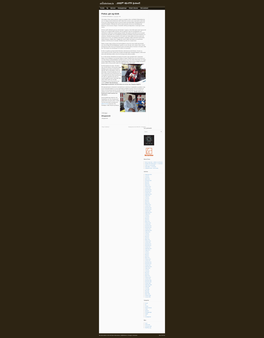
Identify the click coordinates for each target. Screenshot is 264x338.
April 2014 (147, 201)
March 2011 (147, 257)
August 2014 (147, 195)
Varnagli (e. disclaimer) (132, 335)
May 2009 (147, 290)
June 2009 (147, 289)
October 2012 (147, 228)
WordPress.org (148, 327)
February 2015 (148, 186)
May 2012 (147, 236)
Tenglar (146, 313)
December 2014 (148, 189)
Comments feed (148, 326)
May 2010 (147, 272)
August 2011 (147, 250)
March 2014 (147, 203)
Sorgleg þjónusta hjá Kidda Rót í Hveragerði (137, 126)
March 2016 (147, 179)
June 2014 (147, 198)
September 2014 (148, 194)
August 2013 (147, 213)
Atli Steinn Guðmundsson (107, 16)
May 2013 (147, 218)
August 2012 (147, 232)
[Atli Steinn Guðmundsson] (120, 4)
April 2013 (147, 219)
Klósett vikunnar (133, 8)
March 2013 (147, 221)
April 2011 (147, 256)
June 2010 (147, 271)
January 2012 (147, 242)
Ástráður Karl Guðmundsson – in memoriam (154, 163)
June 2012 (147, 235)
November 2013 (148, 209)
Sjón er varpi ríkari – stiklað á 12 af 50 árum (154, 162)
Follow (105, 113)
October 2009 (147, 283)
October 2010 (147, 265)
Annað (146, 303)
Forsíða (102, 8)
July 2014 (147, 197)
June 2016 (147, 177)
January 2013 (147, 224)
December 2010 (148, 262)
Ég (107, 8)
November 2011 (148, 245)
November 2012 (148, 227)
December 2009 (148, 280)
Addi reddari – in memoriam (150, 166)
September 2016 (148, 174)
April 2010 (147, 274)
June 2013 (147, 216)
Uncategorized (148, 316)
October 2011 (147, 247)
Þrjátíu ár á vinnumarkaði (150, 165)
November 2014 (148, 191)
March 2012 (147, 239)
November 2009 (148, 281)
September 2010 (148, 266)
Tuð (120, 16)
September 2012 (148, 230)
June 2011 (147, 253)
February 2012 (148, 241)
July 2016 (147, 176)
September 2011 (148, 248)
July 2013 (147, 215)
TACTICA (163, 335)
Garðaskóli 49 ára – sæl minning (151, 168)
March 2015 (147, 185)
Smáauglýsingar (122, 8)
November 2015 (148, 180)
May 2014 (147, 200)
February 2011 (148, 259)
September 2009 (148, 284)
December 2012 (148, 225)
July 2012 (147, 233)
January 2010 (147, 278)
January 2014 (147, 206)
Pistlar (146, 309)
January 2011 (147, 260)
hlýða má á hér (104, 103)
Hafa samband (144, 8)
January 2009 (147, 296)
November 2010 (148, 263)
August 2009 (147, 286)
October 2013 (147, 210)
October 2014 (147, 192)
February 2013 (148, 222)
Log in (146, 323)
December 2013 (148, 207)
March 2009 (147, 293)
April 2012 (147, 238)
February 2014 (148, 204)
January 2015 (147, 188)
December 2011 (148, 244)
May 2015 (147, 182)
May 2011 (147, 254)
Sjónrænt (113, 8)
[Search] (161, 131)
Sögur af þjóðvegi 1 (106, 126)
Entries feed (147, 324)
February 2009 (148, 295)
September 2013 (148, 212)
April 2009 (147, 292)
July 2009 (147, 287)
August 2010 (147, 268)
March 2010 (147, 275)
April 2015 (147, 183)
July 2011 (147, 251)
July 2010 (147, 269)
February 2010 (148, 277)
